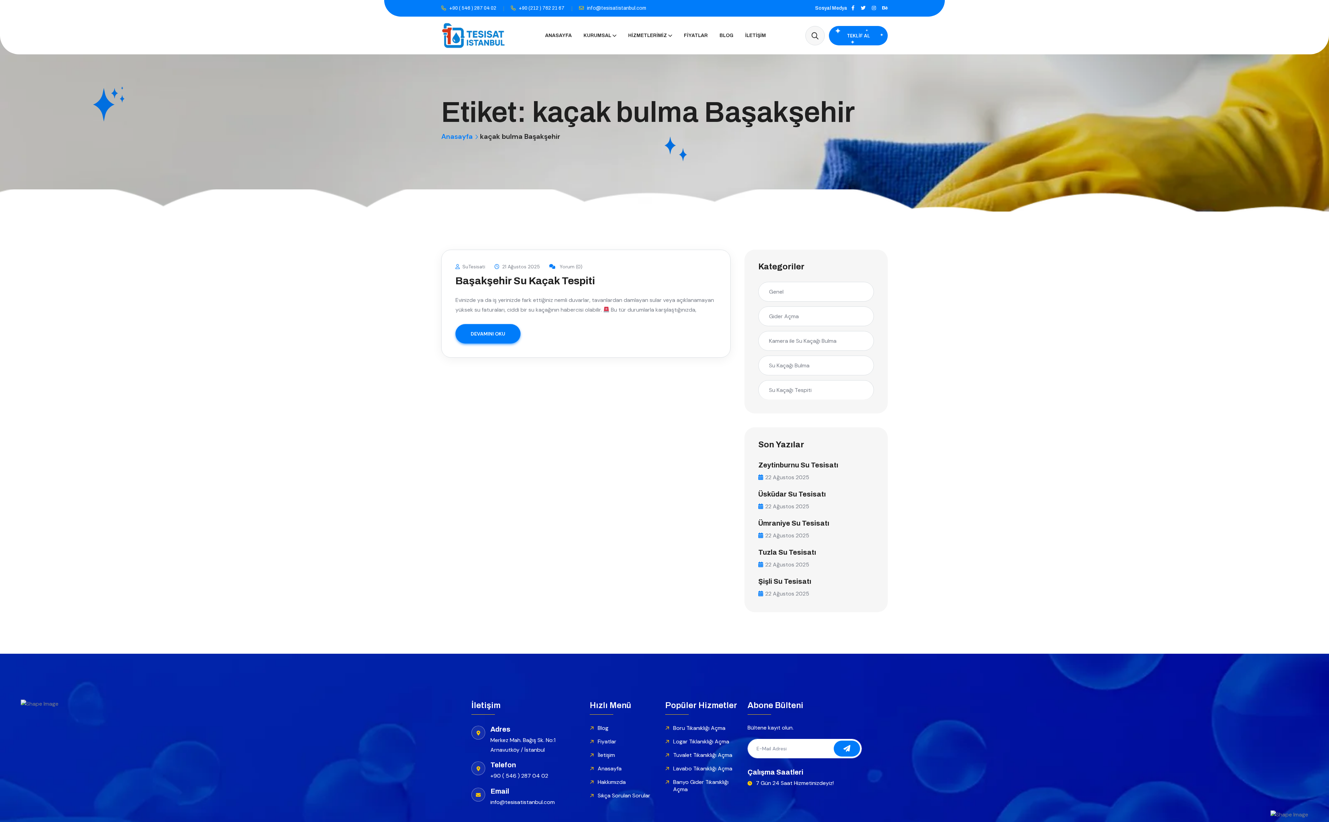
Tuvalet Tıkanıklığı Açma (702, 755)
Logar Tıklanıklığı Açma (701, 741)
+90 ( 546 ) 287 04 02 (472, 8)
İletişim (755, 35)
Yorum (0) (570, 266)
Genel (776, 291)
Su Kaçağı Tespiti (790, 390)
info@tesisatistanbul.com (616, 8)
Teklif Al (858, 36)
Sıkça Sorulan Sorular (624, 795)
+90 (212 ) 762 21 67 (541, 8)
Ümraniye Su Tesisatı (793, 523)
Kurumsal (597, 35)
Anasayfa (558, 35)
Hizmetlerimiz (647, 35)
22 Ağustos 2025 (787, 477)
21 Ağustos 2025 (521, 266)
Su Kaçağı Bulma (789, 365)
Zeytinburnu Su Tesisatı (798, 465)
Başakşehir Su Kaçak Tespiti (525, 280)
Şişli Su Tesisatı (784, 581)
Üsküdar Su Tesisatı (792, 494)
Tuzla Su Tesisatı (787, 552)
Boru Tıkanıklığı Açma (699, 728)
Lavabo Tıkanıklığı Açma (702, 768)
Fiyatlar (696, 35)
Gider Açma (784, 316)
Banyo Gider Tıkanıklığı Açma (701, 785)
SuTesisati (473, 266)
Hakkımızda (612, 782)
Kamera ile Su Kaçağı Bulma (803, 341)
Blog (726, 35)
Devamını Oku (488, 334)
